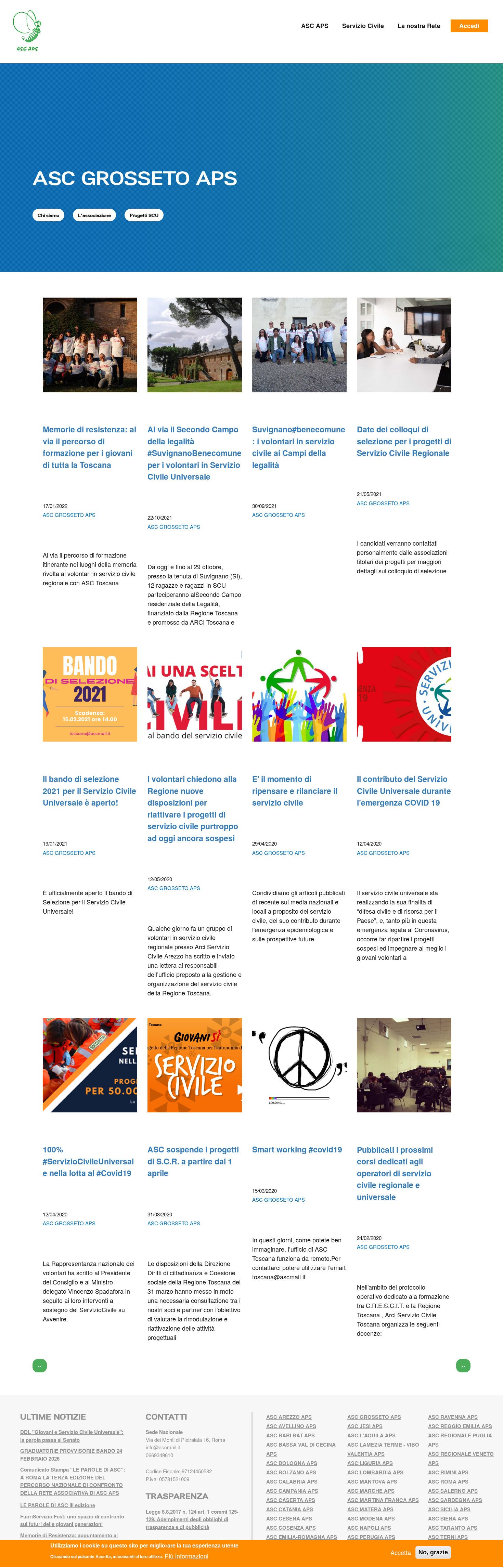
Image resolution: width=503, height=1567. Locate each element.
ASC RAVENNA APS (453, 1417)
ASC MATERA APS (370, 1509)
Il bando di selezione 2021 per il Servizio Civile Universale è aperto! (89, 790)
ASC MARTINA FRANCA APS (383, 1500)
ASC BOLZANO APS (291, 1472)
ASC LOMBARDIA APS (375, 1472)
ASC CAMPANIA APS (292, 1490)
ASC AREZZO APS (289, 1417)
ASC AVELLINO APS (291, 1426)
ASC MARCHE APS (371, 1490)
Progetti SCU (144, 215)
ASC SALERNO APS (453, 1490)
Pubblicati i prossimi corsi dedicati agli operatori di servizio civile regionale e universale (395, 1173)
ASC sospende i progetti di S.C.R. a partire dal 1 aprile (193, 1161)
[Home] (29, 31)
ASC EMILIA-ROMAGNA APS (301, 1537)
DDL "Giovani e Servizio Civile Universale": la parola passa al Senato (72, 1436)
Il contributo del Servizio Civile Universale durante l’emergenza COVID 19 (404, 790)
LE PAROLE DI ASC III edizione (57, 1505)
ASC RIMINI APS (448, 1472)
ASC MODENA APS (371, 1518)
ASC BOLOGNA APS (291, 1463)
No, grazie (433, 1552)
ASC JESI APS (365, 1426)
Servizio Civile (363, 25)
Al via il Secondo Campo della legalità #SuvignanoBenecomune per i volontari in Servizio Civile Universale (194, 452)
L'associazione (94, 215)
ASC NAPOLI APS (369, 1527)
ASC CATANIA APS (289, 1509)
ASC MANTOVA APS (372, 1481)
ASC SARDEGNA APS (455, 1500)
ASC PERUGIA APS (371, 1537)
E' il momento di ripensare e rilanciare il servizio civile (294, 790)
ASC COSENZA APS (291, 1527)
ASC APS (314, 25)
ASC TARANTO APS (452, 1527)
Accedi (469, 25)
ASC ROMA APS (448, 1481)
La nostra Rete (419, 25)
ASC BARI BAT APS (290, 1435)
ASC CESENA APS (289, 1518)
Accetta (400, 1552)
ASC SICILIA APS (449, 1509)
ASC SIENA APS (448, 1518)
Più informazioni (186, 1555)
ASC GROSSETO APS (135, 178)
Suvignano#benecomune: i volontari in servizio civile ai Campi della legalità (298, 446)
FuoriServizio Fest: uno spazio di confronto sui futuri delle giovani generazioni (72, 1520)
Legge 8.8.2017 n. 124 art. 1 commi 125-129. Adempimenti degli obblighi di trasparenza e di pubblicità (192, 1519)
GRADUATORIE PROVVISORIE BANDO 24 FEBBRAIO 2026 (71, 1454)
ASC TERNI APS (448, 1537)
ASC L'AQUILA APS (371, 1435)
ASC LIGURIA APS (370, 1463)
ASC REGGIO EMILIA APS (460, 1426)
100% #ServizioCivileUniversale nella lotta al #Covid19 (88, 1161)
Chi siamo (48, 215)
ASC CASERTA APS (290, 1500)
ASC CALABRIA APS (292, 1481)
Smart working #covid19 (297, 1149)
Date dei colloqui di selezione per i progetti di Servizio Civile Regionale (404, 440)
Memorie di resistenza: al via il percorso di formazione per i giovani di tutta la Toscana (89, 446)
